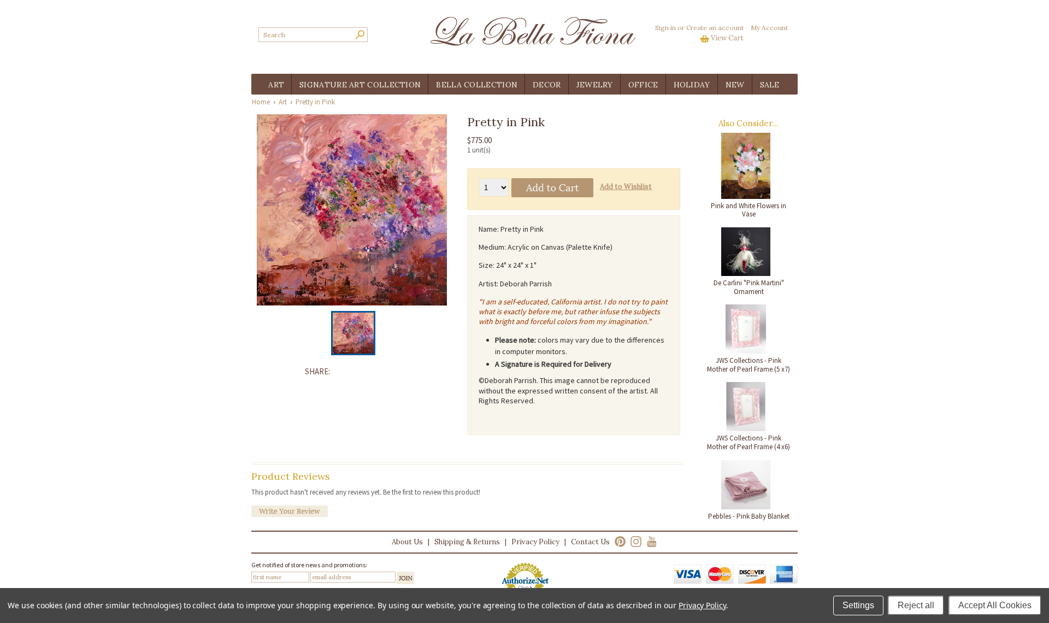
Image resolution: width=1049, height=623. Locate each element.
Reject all (916, 605)
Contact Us (590, 541)
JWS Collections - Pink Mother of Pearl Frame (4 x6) (748, 442)
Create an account (715, 27)
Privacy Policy (535, 541)
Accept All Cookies (995, 605)
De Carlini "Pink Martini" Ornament (749, 287)
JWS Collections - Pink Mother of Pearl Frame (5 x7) (748, 365)
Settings (858, 605)
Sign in (665, 27)
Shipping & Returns (467, 541)
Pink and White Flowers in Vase (748, 210)
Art (283, 102)
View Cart (727, 38)
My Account (769, 27)
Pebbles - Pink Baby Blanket (748, 516)
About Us (407, 541)
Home (261, 102)
